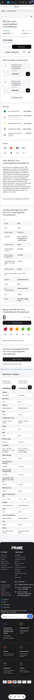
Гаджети (3, 559)
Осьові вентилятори (20, 557)
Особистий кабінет (6, 585)
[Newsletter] (30, 616)
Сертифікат (18, 571)
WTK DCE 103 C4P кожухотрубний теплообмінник (17, 66)
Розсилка (3, 591)
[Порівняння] (23, 697)
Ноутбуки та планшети (7, 567)
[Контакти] (23, 2)
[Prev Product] (2, 16)
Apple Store (4, 555)
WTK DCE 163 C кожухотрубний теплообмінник (18, 369)
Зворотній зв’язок (5, 593)
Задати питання (17, 359)
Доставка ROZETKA (13, 111)
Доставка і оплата (19, 563)
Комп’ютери (4, 565)
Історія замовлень (5, 587)
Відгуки (17, 6)
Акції (16, 575)
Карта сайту (18, 577)
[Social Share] (31, 16)
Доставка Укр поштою (14, 123)
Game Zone (4, 557)
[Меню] (2, 2)
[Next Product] (6, 16)
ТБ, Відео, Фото (5, 569)
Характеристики (7, 6)
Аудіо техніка (4, 561)
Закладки (3, 589)
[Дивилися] (11, 697)
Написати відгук (17, 323)
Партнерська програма (21, 573)
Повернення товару (20, 559)
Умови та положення (20, 567)
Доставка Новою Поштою (15, 115)
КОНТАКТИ (17, 555)
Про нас (17, 561)
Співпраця (17, 565)
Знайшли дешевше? (8, 42)
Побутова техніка (5, 563)
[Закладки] (19, 697)
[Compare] (29, 52)
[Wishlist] (24, 52)
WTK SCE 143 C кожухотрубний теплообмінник (16, 83)
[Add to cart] (28, 74)
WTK (30, 33)
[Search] (20, 2)
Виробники (18, 569)
